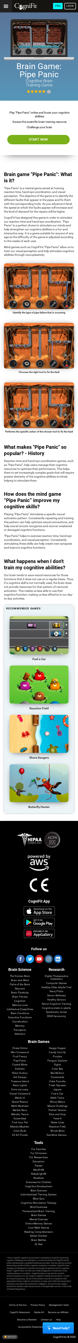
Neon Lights (20, 1085)
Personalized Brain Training (38, 1211)
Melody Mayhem (19, 1126)
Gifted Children (38, 1236)
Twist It (57, 1118)
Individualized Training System (39, 1194)
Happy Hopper (57, 1048)
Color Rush (20, 1131)
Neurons (20, 988)
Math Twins (57, 1098)
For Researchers (38, 1157)
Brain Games (38, 1215)
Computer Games (56, 983)
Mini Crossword (20, 1052)
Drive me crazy (19, 1089)
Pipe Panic (20, 1060)
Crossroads (57, 1077)
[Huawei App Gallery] (39, 933)
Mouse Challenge (57, 1106)
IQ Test (39, 1244)
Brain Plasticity (20, 992)
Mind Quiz (39, 1198)
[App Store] (39, 911)
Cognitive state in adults (56, 1008)
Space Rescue (20, 1102)
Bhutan (11, 1336)
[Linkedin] (57, 959)
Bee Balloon (57, 1073)
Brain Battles (38, 1240)
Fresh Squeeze (57, 1085)
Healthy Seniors (56, 999)
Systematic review (56, 1012)
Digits (57, 1064)
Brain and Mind (20, 980)
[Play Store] (39, 922)
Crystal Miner (19, 1064)
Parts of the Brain (20, 984)
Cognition (20, 1001)
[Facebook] (20, 959)
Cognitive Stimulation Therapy (38, 1203)
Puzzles (57, 1056)
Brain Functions (20, 1013)
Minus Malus (57, 1102)
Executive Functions (20, 1017)
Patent (38, 1165)
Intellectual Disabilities (20, 1009)
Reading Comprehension (38, 1232)
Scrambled (20, 1118)
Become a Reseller (27, 1319)
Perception (20, 1030)
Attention (20, 1034)
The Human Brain (20, 976)
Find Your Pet (20, 1122)
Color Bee (57, 1069)
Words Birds (57, 1131)
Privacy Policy (38, 1305)
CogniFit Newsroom (20, 1312)
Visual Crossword (20, 1093)
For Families (38, 1149)
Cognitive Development (38, 1186)
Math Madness (19, 1106)
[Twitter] (29, 959)
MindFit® (38, 1170)
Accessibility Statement (30, 1327)
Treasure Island (20, 1081)
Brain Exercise (39, 1190)
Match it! (20, 1098)
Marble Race (20, 1110)
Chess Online (19, 1048)
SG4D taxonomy (56, 1016)
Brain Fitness (19, 997)
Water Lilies (57, 1122)
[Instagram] (48, 959)
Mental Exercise (39, 1219)
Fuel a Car (57, 1093)
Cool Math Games (38, 1227)
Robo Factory (20, 1073)
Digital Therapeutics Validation (56, 977)
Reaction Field (57, 1126)
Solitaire (20, 1069)
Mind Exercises (38, 1207)
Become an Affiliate (58, 1312)
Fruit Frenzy (20, 1056)
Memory (20, 1026)
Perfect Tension (57, 1110)
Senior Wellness (56, 995)
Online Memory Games (38, 1223)
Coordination (20, 1021)
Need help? (61, 1328)
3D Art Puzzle (20, 1135)
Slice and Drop (57, 1114)
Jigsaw (57, 1089)
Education (39, 1161)
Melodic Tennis (19, 1114)
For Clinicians (39, 1153)
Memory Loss (20, 1005)
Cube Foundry (57, 1081)
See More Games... (57, 1135)
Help (58, 1319)
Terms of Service (18, 1305)
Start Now (38, 139)
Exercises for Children (38, 1182)
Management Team (59, 1305)
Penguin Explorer (57, 1060)
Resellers (38, 1178)
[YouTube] (39, 959)
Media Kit (39, 1312)
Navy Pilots (56, 991)
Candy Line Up (57, 1052)
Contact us (46, 1319)
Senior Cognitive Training (56, 1004)
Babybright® (38, 1174)
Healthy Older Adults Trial (56, 987)
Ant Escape (19, 1077)
